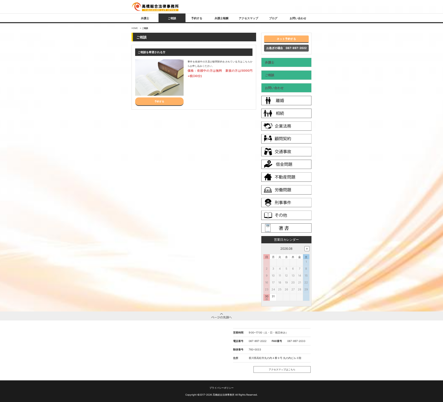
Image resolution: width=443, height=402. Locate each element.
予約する (196, 18)
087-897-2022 (257, 341)
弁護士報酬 (221, 18)
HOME (135, 28)
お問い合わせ (298, 18)
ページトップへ (221, 316)
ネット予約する (286, 38)
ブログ (273, 18)
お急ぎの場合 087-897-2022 (286, 48)
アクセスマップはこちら (282, 369)
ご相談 (172, 18)
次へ (307, 248)
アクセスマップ (248, 18)
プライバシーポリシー (221, 387)
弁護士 (145, 18)
